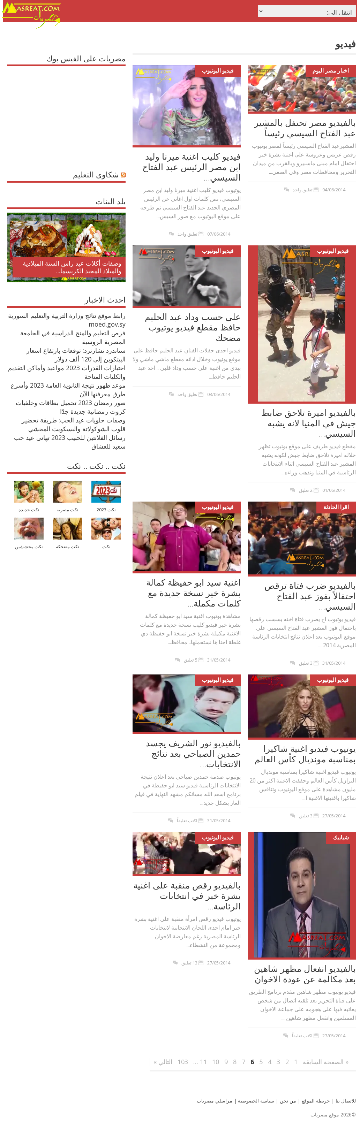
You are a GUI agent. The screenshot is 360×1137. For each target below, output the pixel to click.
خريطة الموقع (315, 1100)
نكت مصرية (67, 510)
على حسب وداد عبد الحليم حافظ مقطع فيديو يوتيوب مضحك (193, 327)
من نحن (287, 1100)
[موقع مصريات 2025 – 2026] (31, 27)
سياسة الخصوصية (255, 1100)
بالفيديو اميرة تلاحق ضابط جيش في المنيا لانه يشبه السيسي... (308, 422)
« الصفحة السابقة (325, 1062)
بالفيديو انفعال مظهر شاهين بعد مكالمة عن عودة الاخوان (305, 973)
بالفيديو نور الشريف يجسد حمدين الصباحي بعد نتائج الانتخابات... (193, 753)
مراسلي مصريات (214, 1100)
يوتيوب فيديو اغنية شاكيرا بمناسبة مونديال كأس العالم (305, 753)
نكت (106, 547)
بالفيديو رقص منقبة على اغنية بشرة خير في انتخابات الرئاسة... (187, 895)
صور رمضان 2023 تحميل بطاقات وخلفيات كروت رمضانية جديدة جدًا (71, 406)
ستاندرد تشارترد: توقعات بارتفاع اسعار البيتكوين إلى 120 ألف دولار (76, 354)
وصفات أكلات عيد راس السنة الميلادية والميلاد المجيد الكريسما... (72, 267)
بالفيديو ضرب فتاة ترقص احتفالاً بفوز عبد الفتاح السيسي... (310, 595)
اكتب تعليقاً (187, 820)
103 (183, 1062)
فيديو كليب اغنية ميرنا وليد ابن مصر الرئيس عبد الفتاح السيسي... (191, 166)
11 (203, 1062)
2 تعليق (306, 490)
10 (215, 1062)
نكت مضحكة (67, 547)
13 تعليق (189, 963)
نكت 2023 (106, 510)
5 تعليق (190, 660)
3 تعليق (306, 663)
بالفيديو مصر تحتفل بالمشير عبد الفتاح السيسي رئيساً (305, 127)
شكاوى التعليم (96, 174)
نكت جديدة (28, 510)
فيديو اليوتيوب (218, 70)
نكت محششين (29, 547)
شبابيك (341, 837)
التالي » (162, 1062)
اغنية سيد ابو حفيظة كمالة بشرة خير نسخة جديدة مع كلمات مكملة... (193, 592)
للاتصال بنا (346, 1100)
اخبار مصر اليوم (331, 70)
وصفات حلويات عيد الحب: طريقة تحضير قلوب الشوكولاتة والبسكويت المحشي (74, 424)
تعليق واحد (187, 234)
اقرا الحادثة (336, 507)
